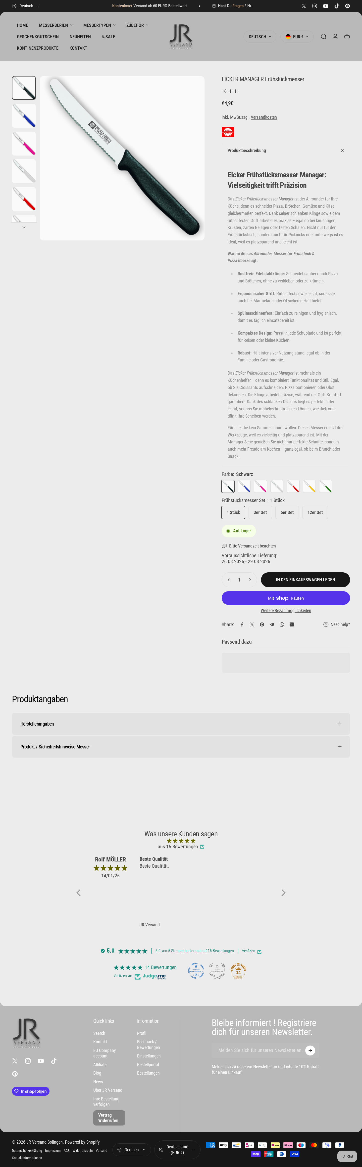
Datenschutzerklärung (27, 1151)
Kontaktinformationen (27, 1158)
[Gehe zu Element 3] (24, 171)
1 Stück (233, 512)
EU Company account (104, 1053)
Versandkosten (264, 117)
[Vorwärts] (192, 167)
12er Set (315, 512)
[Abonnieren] (310, 1050)
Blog (97, 1073)
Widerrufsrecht (83, 1151)
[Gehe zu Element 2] (24, 144)
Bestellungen (148, 1073)
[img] (181, 841)
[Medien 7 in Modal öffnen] (122, 158)
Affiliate (99, 1064)
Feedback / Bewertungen (148, 1044)
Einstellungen (149, 1055)
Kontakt (100, 1041)
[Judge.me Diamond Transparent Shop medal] (196, 971)
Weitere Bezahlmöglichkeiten (286, 610)
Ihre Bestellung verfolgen (106, 1101)
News (98, 1081)
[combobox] (26, 6)
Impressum (53, 1151)
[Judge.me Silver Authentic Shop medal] (217, 971)
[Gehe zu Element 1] (24, 116)
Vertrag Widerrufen (108, 1117)
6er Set (287, 512)
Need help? (340, 624)
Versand (101, 1151)
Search (99, 1033)
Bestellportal (148, 1064)
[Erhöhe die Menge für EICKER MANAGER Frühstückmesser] (251, 580)
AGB (67, 1151)
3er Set (260, 512)
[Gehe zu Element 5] (24, 227)
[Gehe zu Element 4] (24, 199)
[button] (79, 892)
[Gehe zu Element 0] (24, 88)
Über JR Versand (107, 1090)
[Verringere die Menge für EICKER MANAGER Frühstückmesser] (227, 580)
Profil (141, 1033)
